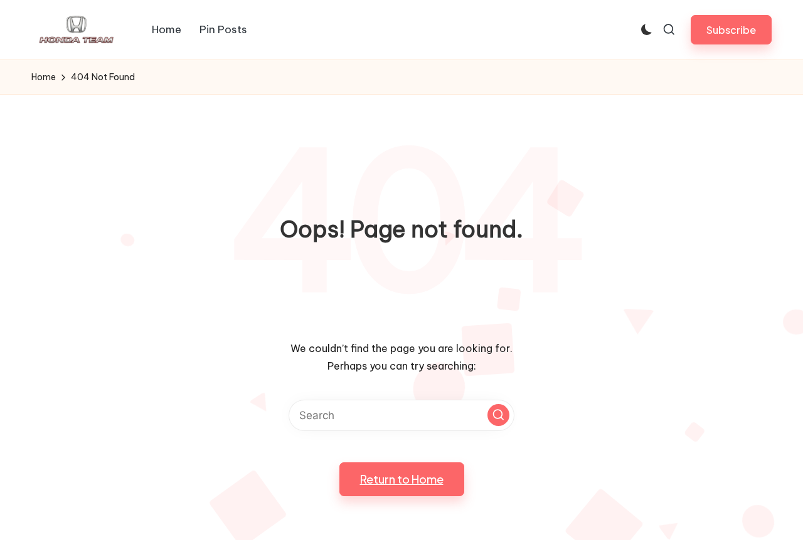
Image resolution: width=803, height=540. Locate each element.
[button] (731, 29)
